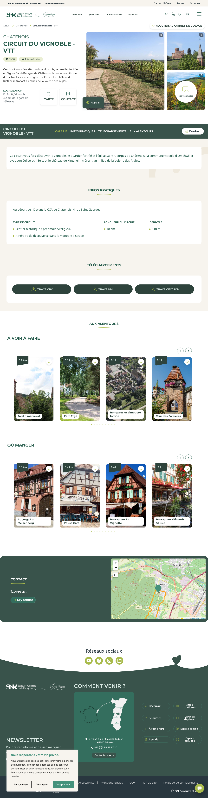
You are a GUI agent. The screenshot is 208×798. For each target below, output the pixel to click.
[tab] (91, 424)
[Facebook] (99, 661)
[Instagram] (109, 661)
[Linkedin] (119, 661)
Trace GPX (45, 289)
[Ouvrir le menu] (199, 14)
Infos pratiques (82, 131)
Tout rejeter (42, 784)
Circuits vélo (22, 26)
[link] (173, 14)
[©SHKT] (201, 35)
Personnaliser (21, 784)
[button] (67, 97)
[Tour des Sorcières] (172, 389)
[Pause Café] (80, 496)
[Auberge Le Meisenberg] (33, 496)
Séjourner (94, 14)
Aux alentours (141, 131)
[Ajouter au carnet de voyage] (49, 362)
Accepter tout (63, 784)
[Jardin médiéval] (33, 389)
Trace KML (106, 289)
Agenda (133, 14)
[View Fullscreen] (115, 574)
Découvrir (76, 14)
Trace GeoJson (167, 289)
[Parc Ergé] (80, 389)
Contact (195, 131)
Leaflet (186, 618)
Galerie (61, 131)
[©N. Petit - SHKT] (161, 35)
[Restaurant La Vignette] (126, 496)
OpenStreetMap (198, 618)
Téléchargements (112, 131)
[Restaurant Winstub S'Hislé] (172, 496)
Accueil (6, 26)
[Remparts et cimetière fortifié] (126, 389)
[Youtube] (89, 661)
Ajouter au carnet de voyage (179, 25)
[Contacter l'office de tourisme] (166, 14)
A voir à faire (114, 14)
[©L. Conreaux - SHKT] (201, 75)
